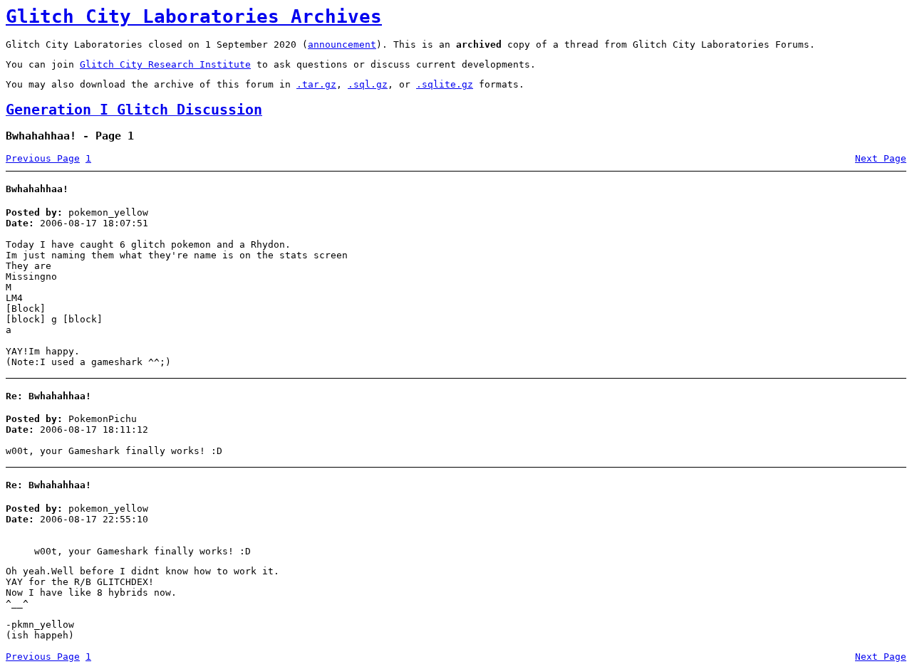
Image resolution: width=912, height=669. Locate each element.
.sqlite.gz (444, 84)
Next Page (880, 158)
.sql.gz (368, 84)
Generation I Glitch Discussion (134, 110)
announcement (342, 44)
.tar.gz (316, 84)
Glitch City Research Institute (165, 64)
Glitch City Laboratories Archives (194, 16)
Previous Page (43, 158)
